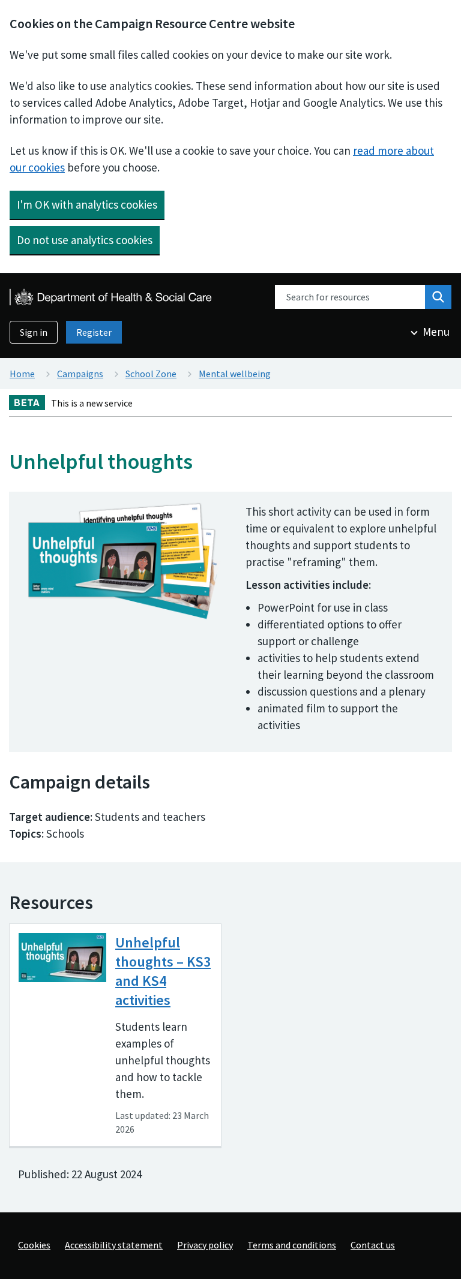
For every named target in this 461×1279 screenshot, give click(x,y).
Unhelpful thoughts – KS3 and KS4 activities (163, 971)
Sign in (33, 332)
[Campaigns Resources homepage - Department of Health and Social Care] (112, 297)
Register (94, 332)
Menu (436, 331)
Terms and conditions (291, 1245)
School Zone (150, 374)
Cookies (34, 1245)
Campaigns (80, 374)
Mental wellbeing (235, 374)
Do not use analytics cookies (84, 240)
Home (22, 374)
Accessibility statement (114, 1245)
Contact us (373, 1245)
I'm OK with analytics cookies (87, 204)
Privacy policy (205, 1245)
